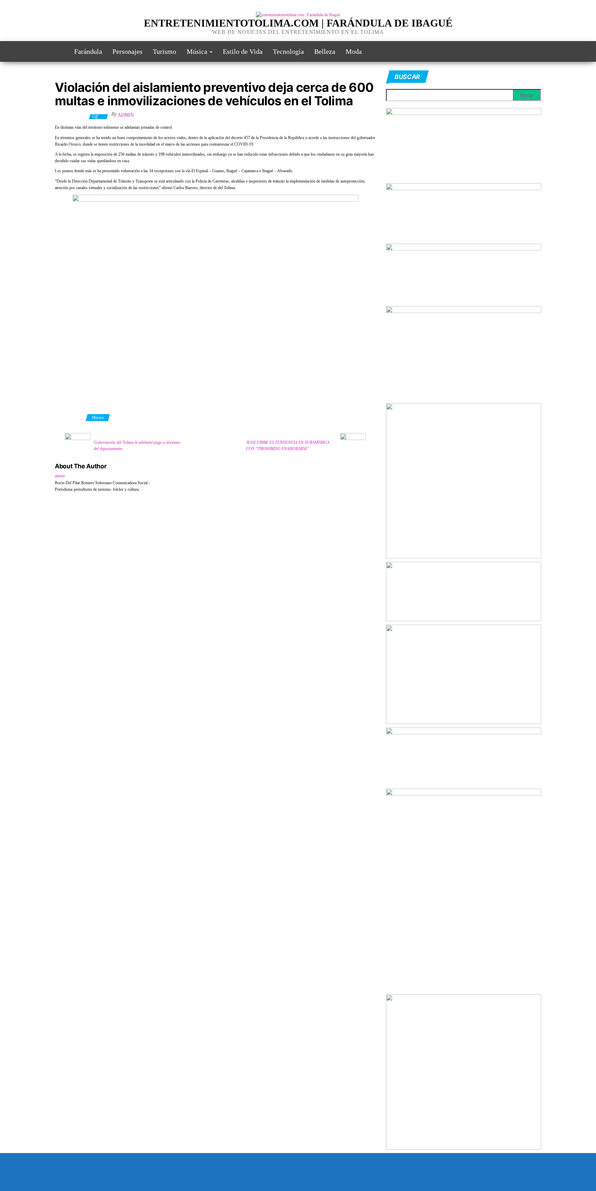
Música (198, 51)
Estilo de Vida (242, 51)
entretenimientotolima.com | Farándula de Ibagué (298, 23)
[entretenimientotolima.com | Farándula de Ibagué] (59, 51)
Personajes (127, 51)
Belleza (324, 51)
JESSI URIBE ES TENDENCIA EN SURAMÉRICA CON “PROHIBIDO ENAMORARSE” (287, 445)
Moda (354, 51)
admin (126, 115)
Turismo (164, 51)
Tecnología (288, 51)
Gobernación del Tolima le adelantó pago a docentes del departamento (137, 445)
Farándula (88, 51)
